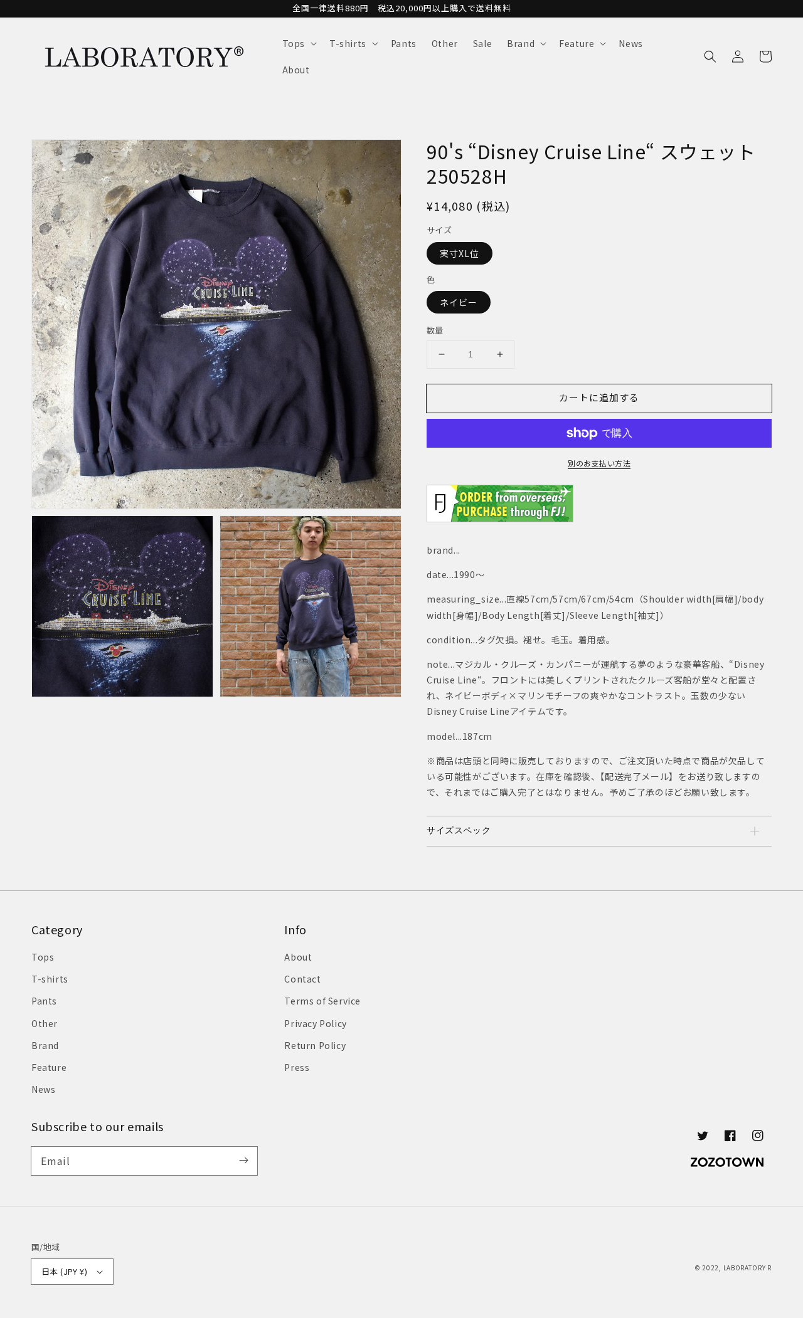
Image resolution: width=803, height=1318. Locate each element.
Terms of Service (322, 1000)
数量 (435, 330)
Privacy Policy (315, 1023)
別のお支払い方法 (599, 463)
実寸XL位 (459, 253)
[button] (298, 43)
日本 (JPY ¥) (64, 1271)
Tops (42, 957)
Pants (44, 1000)
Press (296, 1067)
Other (44, 1023)
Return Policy (315, 1045)
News (43, 1089)
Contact (302, 979)
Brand (45, 1045)
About (298, 957)
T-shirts (49, 979)
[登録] (243, 1160)
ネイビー (458, 302)
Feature (48, 1067)
